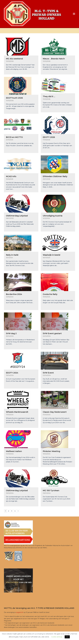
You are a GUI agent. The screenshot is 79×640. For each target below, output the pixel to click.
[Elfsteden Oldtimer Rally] (54, 164)
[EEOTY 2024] (17, 360)
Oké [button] (67, 637)
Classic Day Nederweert (55, 412)
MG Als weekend (14, 59)
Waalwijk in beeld (51, 255)
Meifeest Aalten (14, 451)
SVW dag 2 (11, 333)
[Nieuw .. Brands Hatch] (54, 46)
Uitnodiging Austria (52, 216)
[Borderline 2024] (17, 282)
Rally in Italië (12, 255)
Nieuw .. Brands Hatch (54, 59)
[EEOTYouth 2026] (17, 86)
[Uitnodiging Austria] (54, 203)
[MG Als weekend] (17, 46)
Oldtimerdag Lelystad (17, 216)
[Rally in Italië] (17, 243)
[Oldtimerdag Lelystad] (17, 203)
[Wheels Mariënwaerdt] (17, 400)
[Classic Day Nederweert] (54, 400)
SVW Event (48, 373)
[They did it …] (54, 85)
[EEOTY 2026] (54, 125)
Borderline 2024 (14, 294)
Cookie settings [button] (56, 637)
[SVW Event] (54, 360)
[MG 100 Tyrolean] (54, 478)
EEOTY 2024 (12, 373)
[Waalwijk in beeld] (54, 243)
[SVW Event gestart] (54, 321)
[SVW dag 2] (17, 321)
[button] (74, 14)
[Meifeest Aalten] (17, 439)
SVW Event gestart (52, 333)
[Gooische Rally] (54, 282)
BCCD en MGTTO (14, 137)
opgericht (19, 612)
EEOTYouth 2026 (14, 98)
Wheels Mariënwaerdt (17, 412)
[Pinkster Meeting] (54, 439)
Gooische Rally (50, 294)
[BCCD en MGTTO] (17, 125)
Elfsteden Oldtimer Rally (55, 176)
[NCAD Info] (17, 164)
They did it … (49, 96)
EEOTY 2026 (49, 137)
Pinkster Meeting (51, 451)
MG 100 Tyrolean (51, 490)
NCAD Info (11, 176)
